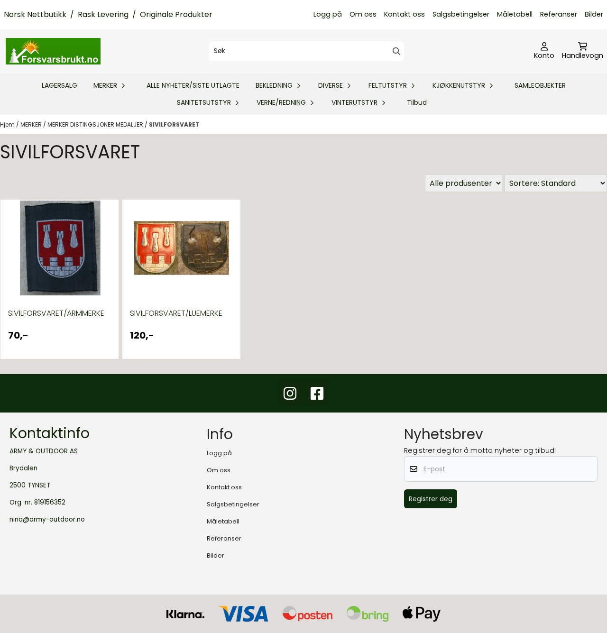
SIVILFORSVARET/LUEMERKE (176, 313)
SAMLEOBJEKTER (540, 85)
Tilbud (417, 102)
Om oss (363, 14)
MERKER (31, 124)
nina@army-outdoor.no (47, 519)
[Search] (396, 51)
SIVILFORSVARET (174, 124)
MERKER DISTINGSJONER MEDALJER (96, 124)
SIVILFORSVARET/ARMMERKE (56, 313)
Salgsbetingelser (460, 14)
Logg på (327, 14)
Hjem (8, 124)
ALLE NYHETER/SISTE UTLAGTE (193, 85)
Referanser (558, 14)
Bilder (594, 14)
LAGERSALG (59, 85)
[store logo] (53, 51)
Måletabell (515, 14)
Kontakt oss (404, 14)
